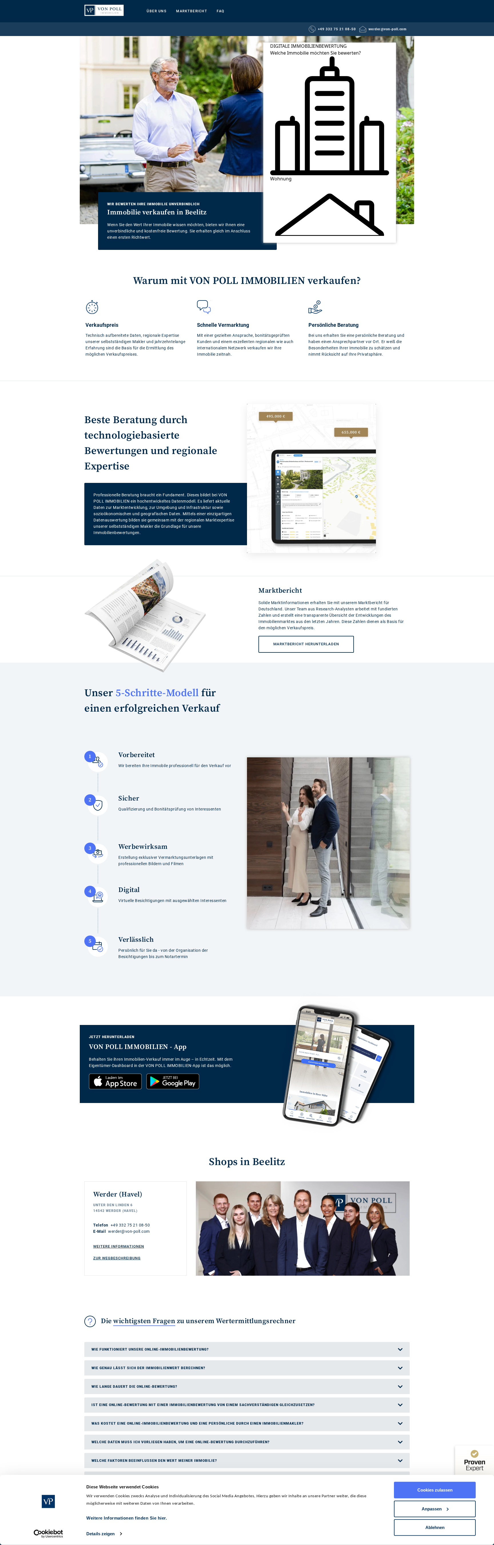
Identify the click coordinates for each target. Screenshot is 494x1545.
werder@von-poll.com (387, 29)
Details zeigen (100, 1533)
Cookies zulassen (435, 1490)
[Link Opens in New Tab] (115, 1081)
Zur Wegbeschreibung (117, 1258)
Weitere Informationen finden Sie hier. (126, 1518)
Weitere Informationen (118, 1246)
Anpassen (432, 1508)
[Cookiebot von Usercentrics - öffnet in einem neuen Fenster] (48, 1534)
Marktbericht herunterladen (298, 641)
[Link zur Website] (104, 10)
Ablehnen (435, 1527)
